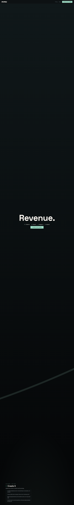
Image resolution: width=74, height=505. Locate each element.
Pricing (56, 1)
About (60, 1)
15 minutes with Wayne (37, 227)
